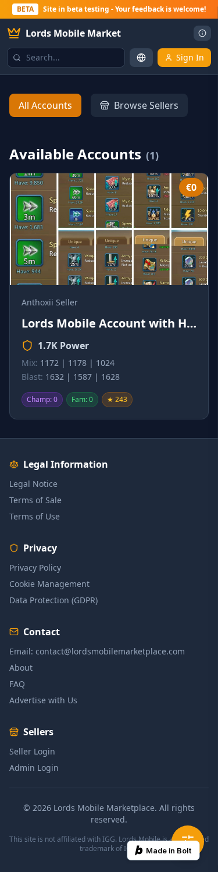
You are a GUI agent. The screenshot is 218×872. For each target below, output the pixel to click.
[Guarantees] (202, 33)
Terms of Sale (35, 500)
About (21, 667)
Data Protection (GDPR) (53, 600)
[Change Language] (141, 57)
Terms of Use (34, 516)
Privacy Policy (35, 567)
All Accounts (45, 105)
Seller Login (32, 751)
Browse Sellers (146, 105)
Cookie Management (49, 583)
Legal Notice (33, 483)
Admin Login (34, 767)
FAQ (17, 683)
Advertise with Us (43, 700)
